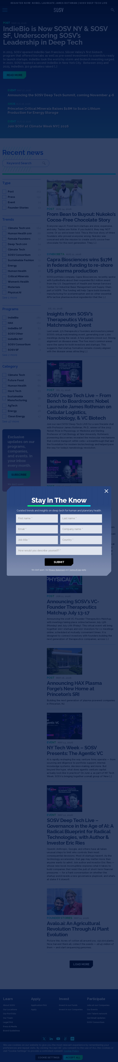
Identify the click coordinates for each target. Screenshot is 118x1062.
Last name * (69, 518)
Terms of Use (75, 570)
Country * (67, 540)
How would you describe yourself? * (39, 550)
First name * (25, 518)
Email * (22, 529)
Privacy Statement (57, 570)
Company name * (72, 529)
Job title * (23, 540)
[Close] (106, 491)
